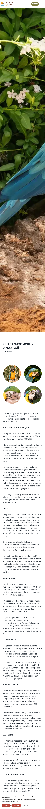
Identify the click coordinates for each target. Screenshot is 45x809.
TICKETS (35, 4)
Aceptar (6, 805)
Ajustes (26, 805)
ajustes (18, 802)
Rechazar (16, 805)
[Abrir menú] (42, 4)
